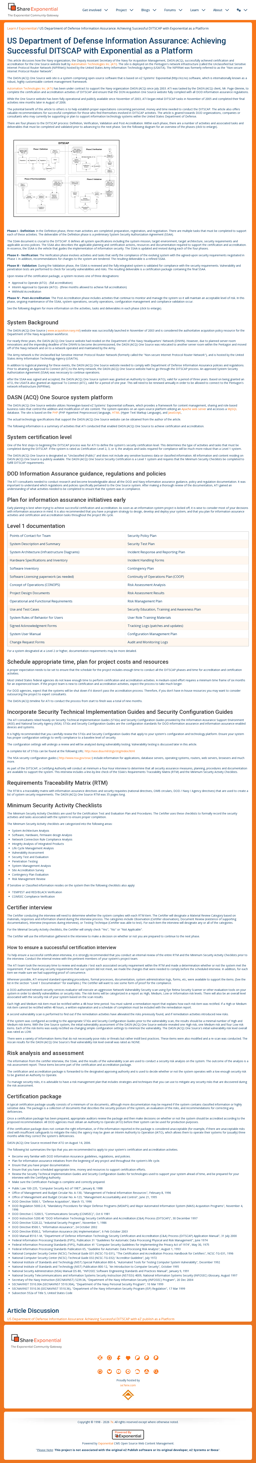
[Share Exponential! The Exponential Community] (33, 10)
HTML (116, 412)
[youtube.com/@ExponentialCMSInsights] (118, 1371)
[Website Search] (156, 1371)
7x (111, 1422)
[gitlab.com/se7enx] (109, 1371)
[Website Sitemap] (146, 1371)
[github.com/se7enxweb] (100, 1371)
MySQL (232, 409)
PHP (55, 412)
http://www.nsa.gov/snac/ (75, 758)
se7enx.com (128, 1385)
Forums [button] (170, 10)
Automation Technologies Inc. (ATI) (94, 64)
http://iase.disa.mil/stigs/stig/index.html (110, 751)
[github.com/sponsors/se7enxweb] (128, 1357)
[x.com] (100, 1357)
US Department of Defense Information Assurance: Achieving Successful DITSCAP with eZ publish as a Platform (90, 1319)
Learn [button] (194, 10)
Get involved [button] (91, 10)
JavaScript (174, 412)
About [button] (217, 10)
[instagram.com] (109, 1357)
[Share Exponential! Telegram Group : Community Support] (128, 1371)
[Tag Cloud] (137, 1371)
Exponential (28, 28)
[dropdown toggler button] (106, 10)
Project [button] (121, 10)
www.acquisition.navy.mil (64, 330)
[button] (239, 10)
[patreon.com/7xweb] (137, 1357)
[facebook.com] (118, 1357)
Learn (11, 28)
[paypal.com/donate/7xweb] (156, 1357)
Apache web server (194, 409)
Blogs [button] (145, 10)
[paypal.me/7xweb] (146, 1357)
